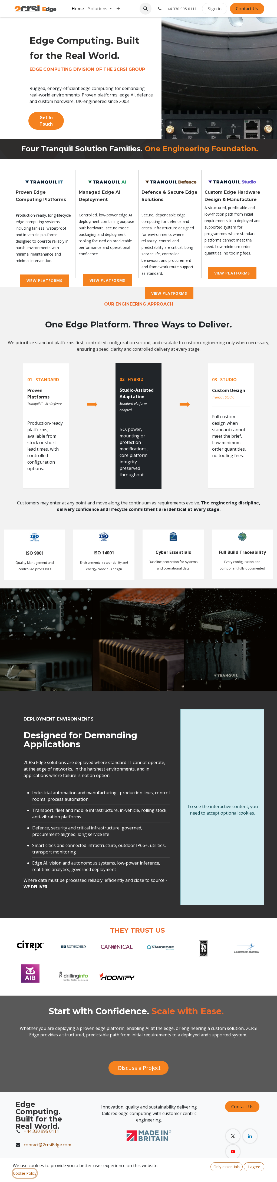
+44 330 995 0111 (41, 1131)
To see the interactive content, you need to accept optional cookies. (222, 809)
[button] (145, 9)
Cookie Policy (25, 1173)
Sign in (215, 9)
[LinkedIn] (250, 1136)
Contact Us (247, 9)
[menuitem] (78, 8)
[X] (233, 1136)
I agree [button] (254, 1166)
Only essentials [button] (226, 1166)
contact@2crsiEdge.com (48, 1145)
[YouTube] (233, 1152)
